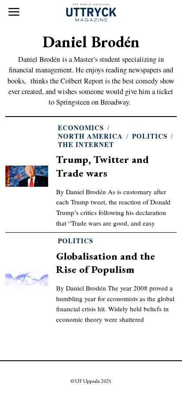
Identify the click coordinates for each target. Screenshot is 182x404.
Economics (81, 128)
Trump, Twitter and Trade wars (102, 165)
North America (90, 136)
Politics (149, 136)
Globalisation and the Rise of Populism (105, 262)
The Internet (86, 144)
